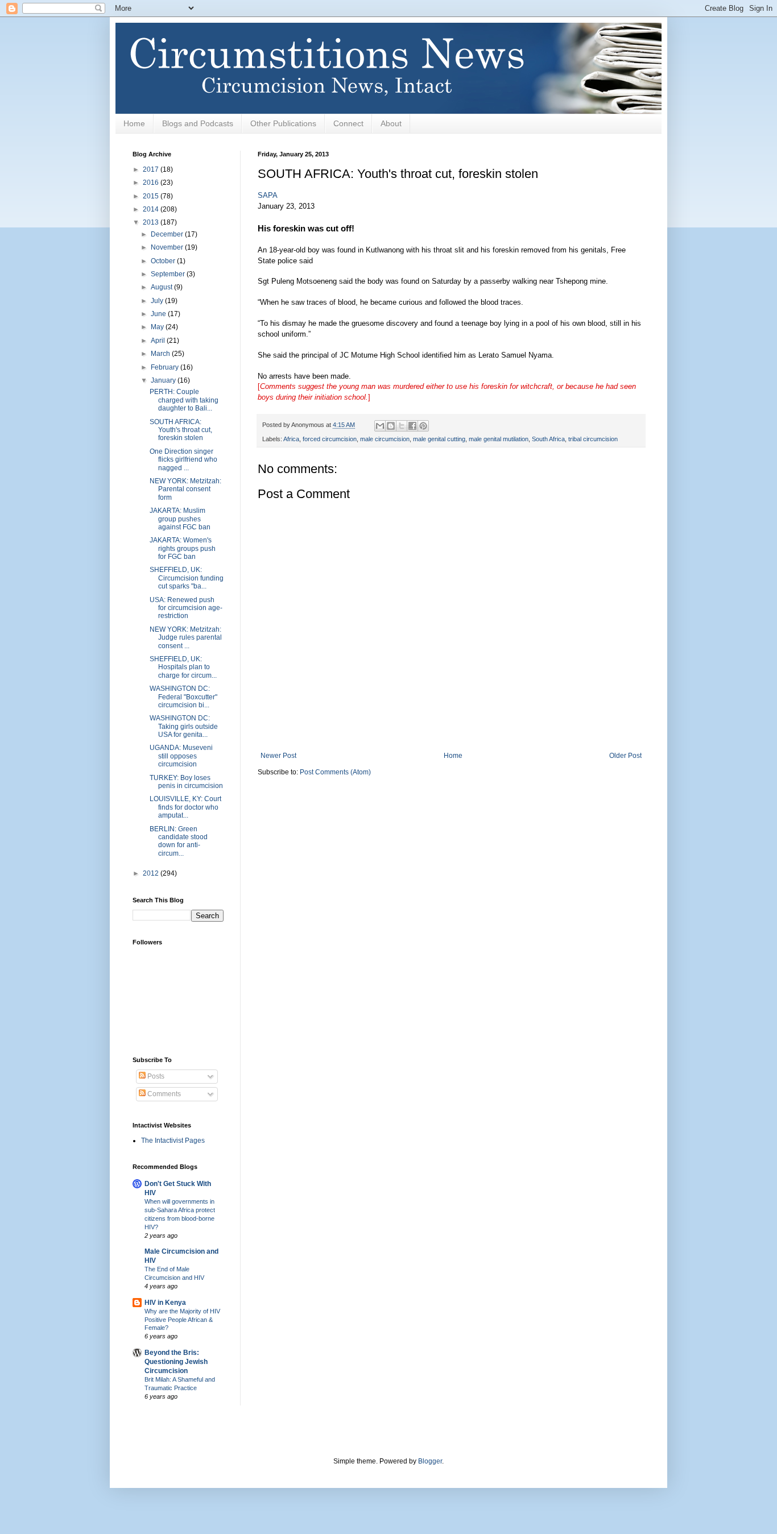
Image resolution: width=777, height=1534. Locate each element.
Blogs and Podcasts (197, 123)
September (169, 274)
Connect (348, 123)
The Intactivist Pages (173, 1141)
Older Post (625, 756)
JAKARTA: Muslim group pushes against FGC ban (180, 519)
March (161, 354)
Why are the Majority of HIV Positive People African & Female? (182, 1320)
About (391, 123)
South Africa (548, 439)
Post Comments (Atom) (335, 772)
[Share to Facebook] (412, 426)
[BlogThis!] (390, 426)
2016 (151, 182)
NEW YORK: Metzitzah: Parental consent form (185, 489)
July (158, 301)
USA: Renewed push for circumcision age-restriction (186, 608)
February (165, 367)
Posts (155, 1076)
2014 (151, 209)
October (164, 261)
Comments (163, 1094)
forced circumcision (330, 439)
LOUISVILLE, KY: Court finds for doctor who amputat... (185, 807)
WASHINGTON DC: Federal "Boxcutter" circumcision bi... (183, 697)
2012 (151, 873)
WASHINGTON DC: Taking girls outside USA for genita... (184, 726)
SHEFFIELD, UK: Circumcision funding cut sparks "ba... (187, 578)
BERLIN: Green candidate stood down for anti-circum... (179, 841)
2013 (151, 222)
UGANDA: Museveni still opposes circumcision (181, 756)
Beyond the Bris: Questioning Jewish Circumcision (176, 1362)
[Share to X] (401, 426)
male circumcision (385, 439)
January (164, 380)
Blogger (430, 1461)
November (168, 247)
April (159, 341)
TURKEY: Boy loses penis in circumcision (186, 782)
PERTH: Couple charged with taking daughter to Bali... (184, 400)
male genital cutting (439, 439)
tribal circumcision (593, 439)
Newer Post (278, 756)
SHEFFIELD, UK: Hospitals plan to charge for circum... (183, 667)
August (162, 287)
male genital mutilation (498, 439)
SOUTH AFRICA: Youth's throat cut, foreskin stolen (181, 430)
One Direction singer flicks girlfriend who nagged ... (183, 459)
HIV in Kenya (165, 1303)
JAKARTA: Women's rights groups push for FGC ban (183, 548)
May (158, 327)
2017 (151, 169)
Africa (291, 439)
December (168, 234)
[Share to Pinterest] (423, 426)
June (159, 314)
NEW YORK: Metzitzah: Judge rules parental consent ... (186, 637)
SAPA (268, 195)
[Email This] (380, 426)
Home (134, 123)
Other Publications (283, 123)
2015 (151, 196)
